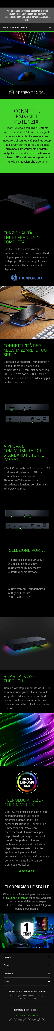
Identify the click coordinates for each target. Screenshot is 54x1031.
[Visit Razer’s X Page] (25, 1020)
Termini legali (15, 996)
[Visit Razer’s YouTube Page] (29, 1020)
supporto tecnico (18, 897)
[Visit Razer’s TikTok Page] (34, 1020)
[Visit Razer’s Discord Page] (43, 1020)
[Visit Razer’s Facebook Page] (11, 1020)
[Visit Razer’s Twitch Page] (39, 1020)
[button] (3, 4)
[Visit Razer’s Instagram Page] (15, 1020)
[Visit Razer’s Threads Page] (20, 1020)
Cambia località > (33, 1010)
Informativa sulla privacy (33, 996)
